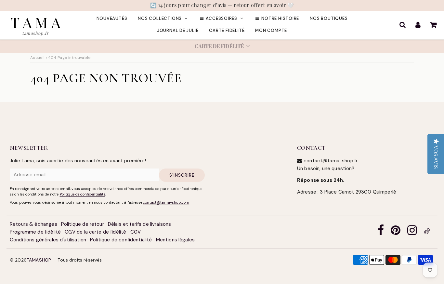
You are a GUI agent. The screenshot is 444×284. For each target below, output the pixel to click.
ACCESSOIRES (221, 18)
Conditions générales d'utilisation (48, 240)
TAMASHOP (39, 260)
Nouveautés (112, 18)
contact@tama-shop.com (166, 202)
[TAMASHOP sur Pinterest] (395, 232)
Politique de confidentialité (82, 194)
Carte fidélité (226, 30)
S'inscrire (181, 175)
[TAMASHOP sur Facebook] (380, 232)
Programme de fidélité (35, 232)
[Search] (402, 25)
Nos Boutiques (328, 18)
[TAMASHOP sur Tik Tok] (427, 232)
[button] (222, 46)
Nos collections (160, 18)
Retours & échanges (33, 224)
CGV (135, 232)
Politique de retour (82, 224)
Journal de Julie (177, 30)
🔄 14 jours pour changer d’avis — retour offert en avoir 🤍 (222, 5)
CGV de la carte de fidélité (95, 232)
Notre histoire (280, 18)
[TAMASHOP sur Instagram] (412, 232)
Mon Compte (271, 30)
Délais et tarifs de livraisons (139, 224)
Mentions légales (175, 240)
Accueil (37, 57)
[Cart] (433, 25)
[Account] (418, 25)
